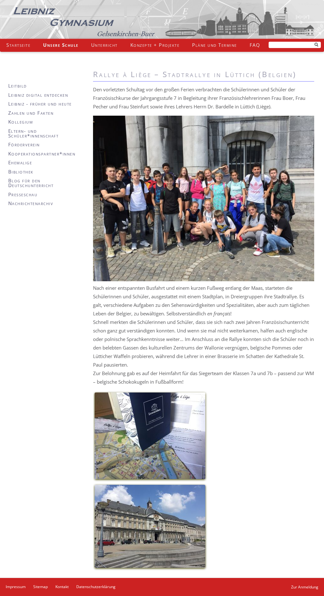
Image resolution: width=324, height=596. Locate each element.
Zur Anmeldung (304, 587)
